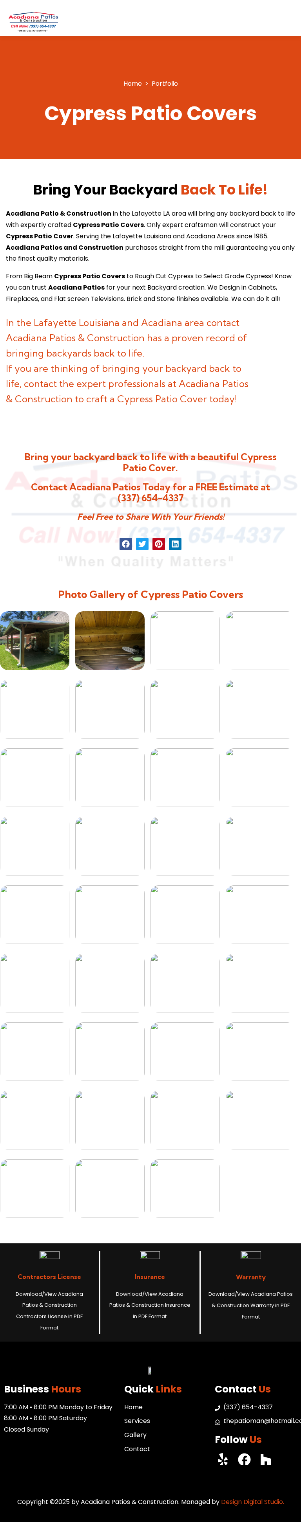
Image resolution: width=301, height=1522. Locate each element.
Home (132, 83)
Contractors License (49, 1277)
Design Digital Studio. (252, 1501)
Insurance (150, 1277)
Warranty (251, 1277)
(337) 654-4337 (151, 498)
